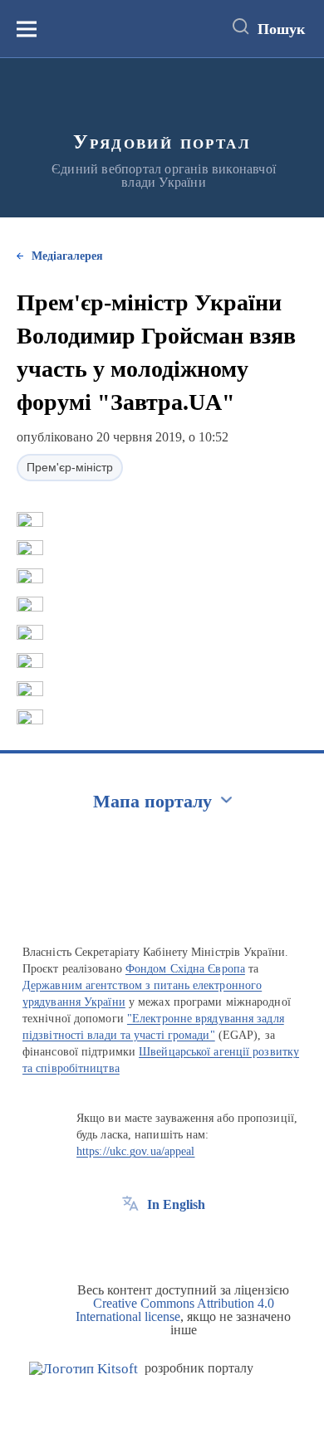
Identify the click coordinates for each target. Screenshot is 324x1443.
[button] (30, 519)
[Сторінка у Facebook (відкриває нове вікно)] (130, 1242)
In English (176, 1204)
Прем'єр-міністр (70, 467)
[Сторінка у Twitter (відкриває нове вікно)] (161, 1242)
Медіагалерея (67, 256)
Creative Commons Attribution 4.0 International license (175, 1310)
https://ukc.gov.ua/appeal (135, 1151)
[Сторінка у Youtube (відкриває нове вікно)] (192, 1242)
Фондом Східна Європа (185, 969)
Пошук (281, 29)
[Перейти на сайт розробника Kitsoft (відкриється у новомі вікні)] (83, 1369)
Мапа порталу (152, 801)
